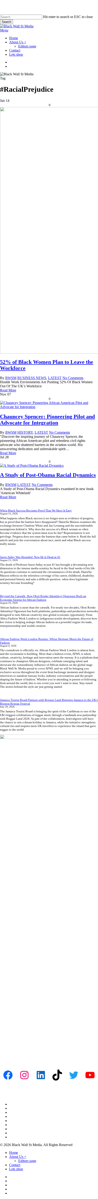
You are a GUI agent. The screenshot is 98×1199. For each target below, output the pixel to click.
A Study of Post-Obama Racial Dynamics (48, 475)
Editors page (27, 1161)
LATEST (55, 378)
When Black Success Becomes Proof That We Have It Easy (36, 510)
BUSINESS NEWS (31, 378)
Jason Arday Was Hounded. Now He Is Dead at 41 (30, 557)
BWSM (10, 378)
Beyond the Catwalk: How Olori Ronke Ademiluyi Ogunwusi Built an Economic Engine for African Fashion (43, 597)
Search (6, 22)
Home (13, 1152)
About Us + (17, 1157)
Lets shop (16, 1169)
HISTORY (25, 432)
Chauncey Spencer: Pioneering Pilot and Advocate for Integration (47, 420)
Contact (14, 1165)
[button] (4, 30)
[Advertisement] (49, 1008)
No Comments (72, 378)
